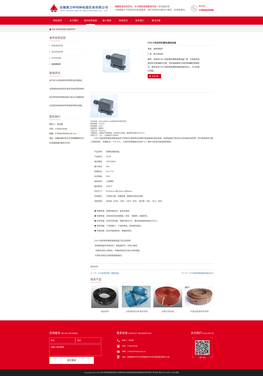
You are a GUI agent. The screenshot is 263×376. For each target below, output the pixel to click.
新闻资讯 (123, 20)
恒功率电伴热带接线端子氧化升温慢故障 (66, 97)
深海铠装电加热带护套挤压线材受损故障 (66, 89)
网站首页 (57, 20)
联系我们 (139, 20)
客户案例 (106, 20)
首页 (53, 29)
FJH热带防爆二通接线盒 (108, 273)
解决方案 (156, 20)
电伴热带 (123, 121)
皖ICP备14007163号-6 (163, 373)
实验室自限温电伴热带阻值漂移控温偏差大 (67, 105)
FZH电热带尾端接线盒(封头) (201, 273)
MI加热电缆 (56, 58)
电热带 (103, 138)
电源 (111, 138)
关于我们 (74, 20)
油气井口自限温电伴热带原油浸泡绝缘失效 (67, 80)
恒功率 (117, 121)
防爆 (108, 138)
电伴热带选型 (90, 20)
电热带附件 (71, 29)
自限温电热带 (57, 45)
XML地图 (175, 373)
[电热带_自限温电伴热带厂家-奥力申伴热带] (78, 8)
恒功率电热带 (57, 52)
